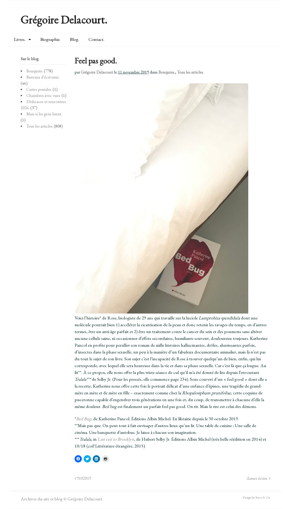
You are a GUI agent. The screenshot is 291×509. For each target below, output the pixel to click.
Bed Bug (83, 419)
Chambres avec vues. (43, 95)
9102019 (83, 478)
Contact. (96, 39)
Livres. (19, 39)
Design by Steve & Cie (256, 497)
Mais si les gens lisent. (44, 113)
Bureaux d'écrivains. (42, 77)
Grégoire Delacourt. (64, 19)
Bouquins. (166, 72)
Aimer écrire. (258, 478)
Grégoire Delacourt (97, 72)
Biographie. (50, 39)
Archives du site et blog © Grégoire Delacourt (61, 499)
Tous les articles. (190, 72)
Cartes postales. (39, 89)
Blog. (74, 39)
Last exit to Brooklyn (116, 439)
